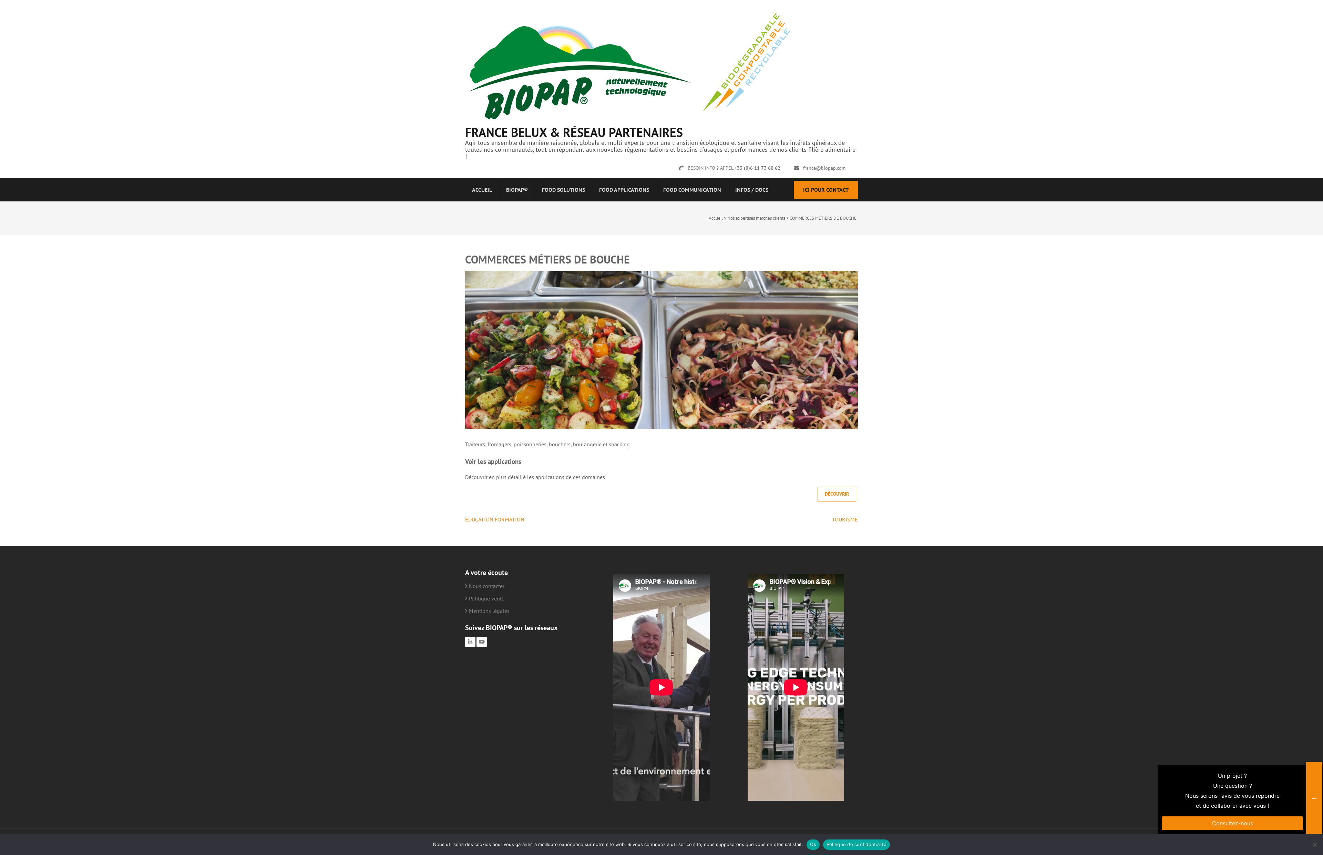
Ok (813, 844)
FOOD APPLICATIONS (624, 189)
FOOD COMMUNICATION (692, 189)
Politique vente (486, 598)
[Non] (1314, 844)
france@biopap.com (824, 168)
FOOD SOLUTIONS (563, 189)
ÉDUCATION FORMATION (494, 519)
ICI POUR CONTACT (826, 189)
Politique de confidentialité (856, 844)
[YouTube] (481, 642)
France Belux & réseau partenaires (574, 132)
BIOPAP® (517, 189)
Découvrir (837, 494)
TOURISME (845, 519)
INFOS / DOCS (751, 189)
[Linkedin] (470, 642)
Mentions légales (489, 610)
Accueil (482, 189)
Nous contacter (486, 586)
